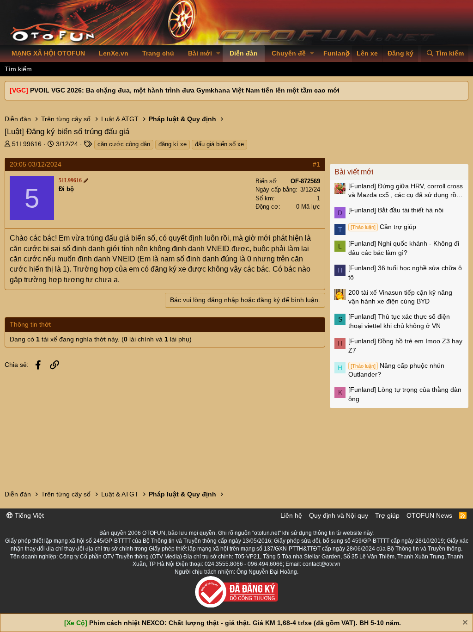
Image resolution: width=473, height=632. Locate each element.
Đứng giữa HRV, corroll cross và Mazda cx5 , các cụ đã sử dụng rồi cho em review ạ (405, 191)
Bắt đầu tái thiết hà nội (395, 210)
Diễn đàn (244, 53)
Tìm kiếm (18, 69)
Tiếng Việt (28, 515)
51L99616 (27, 144)
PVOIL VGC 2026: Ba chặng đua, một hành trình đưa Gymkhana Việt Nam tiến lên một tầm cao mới (185, 90)
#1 (316, 164)
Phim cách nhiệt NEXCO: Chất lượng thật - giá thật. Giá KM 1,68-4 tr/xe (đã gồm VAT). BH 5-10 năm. (245, 622)
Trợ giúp (387, 515)
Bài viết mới (354, 172)
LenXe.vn (113, 53)
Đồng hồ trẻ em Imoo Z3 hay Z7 (405, 345)
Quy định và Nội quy (338, 515)
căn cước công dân (123, 144)
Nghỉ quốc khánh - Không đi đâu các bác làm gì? (403, 248)
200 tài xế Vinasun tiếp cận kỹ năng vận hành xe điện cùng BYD (400, 297)
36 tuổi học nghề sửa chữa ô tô (405, 272)
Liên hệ (291, 515)
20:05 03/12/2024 (35, 164)
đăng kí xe (172, 144)
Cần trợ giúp (383, 226)
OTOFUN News (429, 515)
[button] (218, 53)
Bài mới (200, 53)
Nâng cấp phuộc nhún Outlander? (396, 370)
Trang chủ (158, 53)
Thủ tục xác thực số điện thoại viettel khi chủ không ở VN (399, 321)
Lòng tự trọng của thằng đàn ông (404, 394)
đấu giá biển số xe (219, 144)
